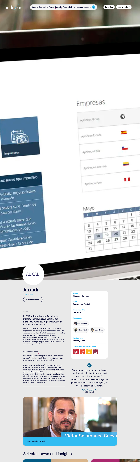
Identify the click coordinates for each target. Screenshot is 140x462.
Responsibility (68, 7)
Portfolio (58, 7)
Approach (42, 7)
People (51, 7)
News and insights (82, 7)
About (34, 7)
